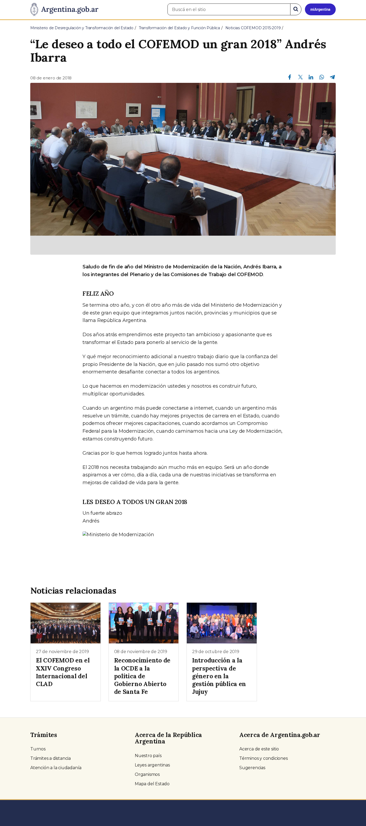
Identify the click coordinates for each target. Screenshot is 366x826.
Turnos (38, 748)
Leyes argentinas (152, 765)
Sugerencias (252, 767)
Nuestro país (148, 755)
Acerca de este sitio (259, 748)
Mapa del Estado (152, 783)
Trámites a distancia (50, 758)
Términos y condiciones (263, 758)
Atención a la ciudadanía (55, 767)
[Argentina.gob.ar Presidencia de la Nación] (64, 9)
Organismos (147, 774)
